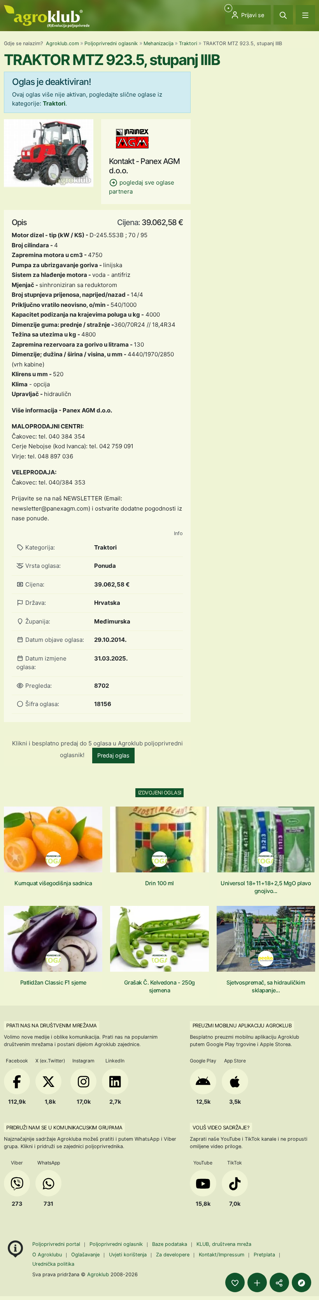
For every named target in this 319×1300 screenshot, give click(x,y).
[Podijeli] (279, 1282)
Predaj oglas (113, 755)
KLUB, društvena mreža (223, 1244)
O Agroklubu (47, 1255)
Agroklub (98, 1274)
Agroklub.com (62, 43)
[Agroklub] (46, 15)
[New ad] (257, 1282)
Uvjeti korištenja (128, 1255)
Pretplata (264, 1255)
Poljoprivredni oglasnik (111, 43)
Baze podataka (170, 1244)
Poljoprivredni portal (57, 1244)
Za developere (172, 1255)
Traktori (188, 43)
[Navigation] (305, 15)
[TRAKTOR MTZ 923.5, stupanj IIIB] (48, 152)
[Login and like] (235, 1282)
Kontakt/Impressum (221, 1255)
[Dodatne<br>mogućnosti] (301, 1282)
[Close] (283, 15)
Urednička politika (53, 1264)
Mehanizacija (159, 43)
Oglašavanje (85, 1255)
